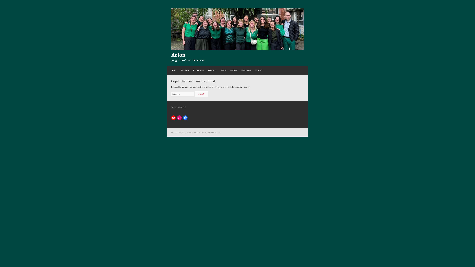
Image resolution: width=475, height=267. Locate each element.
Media (223, 70)
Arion (178, 55)
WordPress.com (214, 132)
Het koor (185, 70)
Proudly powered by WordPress (183, 132)
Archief (233, 70)
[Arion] (237, 49)
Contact (259, 70)
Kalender (212, 70)
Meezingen (246, 70)
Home (173, 70)
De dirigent (198, 70)
